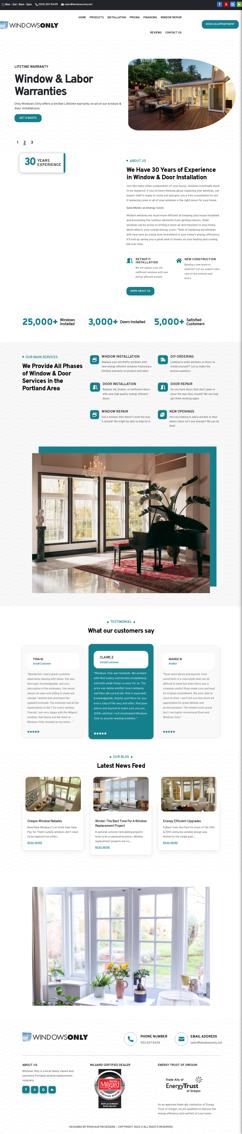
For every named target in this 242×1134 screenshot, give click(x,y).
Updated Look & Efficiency (38, 67)
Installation (117, 17)
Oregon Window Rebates (44, 821)
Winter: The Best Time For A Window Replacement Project (121, 823)
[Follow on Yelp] (226, 4)
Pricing (135, 17)
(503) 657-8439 (48, 4)
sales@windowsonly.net (79, 4)
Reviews (156, 32)
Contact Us (173, 32)
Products (97, 17)
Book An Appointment (220, 24)
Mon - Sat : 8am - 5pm (18, 4)
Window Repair (171, 17)
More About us (140, 291)
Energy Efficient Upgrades (182, 821)
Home (82, 17)
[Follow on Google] (232, 4)
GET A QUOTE (28, 118)
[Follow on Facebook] (219, 4)
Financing (150, 17)
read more (34, 843)
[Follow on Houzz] (239, 4)
